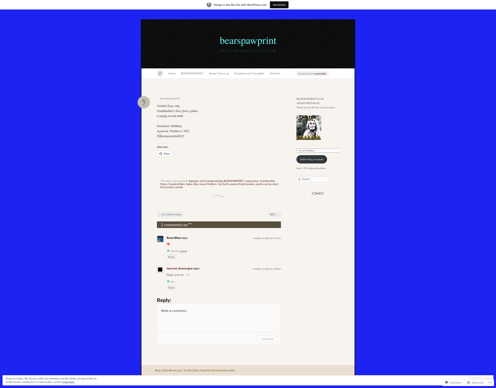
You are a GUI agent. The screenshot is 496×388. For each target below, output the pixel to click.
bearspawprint (248, 40)
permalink (320, 73)
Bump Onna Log (219, 73)
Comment (267, 339)
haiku (189, 184)
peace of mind (238, 184)
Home (172, 73)
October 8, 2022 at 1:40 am (267, 268)
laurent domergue (180, 268)
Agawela (193, 180)
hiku (195, 184)
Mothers (212, 184)
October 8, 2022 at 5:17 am (267, 238)
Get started (279, 4)
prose (268, 184)
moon (202, 184)
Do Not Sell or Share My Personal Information (209, 370)
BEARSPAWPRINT (192, 73)
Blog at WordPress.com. (168, 370)
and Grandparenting (211, 180)
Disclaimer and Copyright (249, 73)
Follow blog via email (311, 159)
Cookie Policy (68, 381)
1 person (183, 250)
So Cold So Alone (170, 214)
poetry (260, 184)
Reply (171, 257)
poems (251, 184)
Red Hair (275, 73)
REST (274, 214)
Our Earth (223, 184)
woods (179, 187)
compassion (251, 180)
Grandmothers (176, 184)
